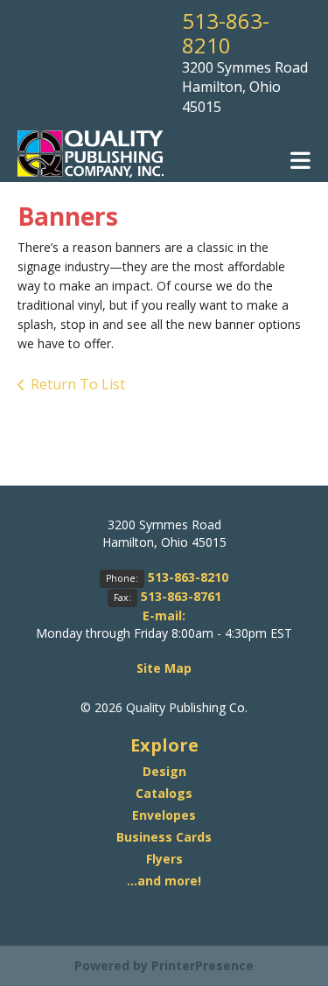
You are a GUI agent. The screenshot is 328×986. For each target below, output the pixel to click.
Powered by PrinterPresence (164, 965)
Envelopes (164, 815)
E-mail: (164, 615)
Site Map (164, 668)
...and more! (164, 880)
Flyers (164, 858)
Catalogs (164, 793)
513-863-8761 (181, 596)
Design (164, 771)
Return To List (78, 384)
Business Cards (164, 837)
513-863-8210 (225, 32)
